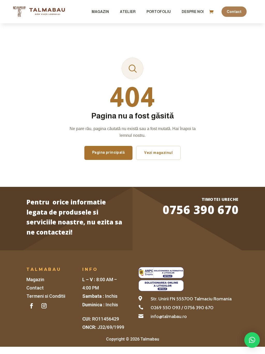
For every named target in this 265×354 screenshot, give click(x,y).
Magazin (100, 12)
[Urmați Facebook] (31, 306)
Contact (234, 12)
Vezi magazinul (158, 153)
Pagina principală (108, 152)
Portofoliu (158, 12)
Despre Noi (193, 12)
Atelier (128, 12)
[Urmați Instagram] (44, 306)
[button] (252, 340)
